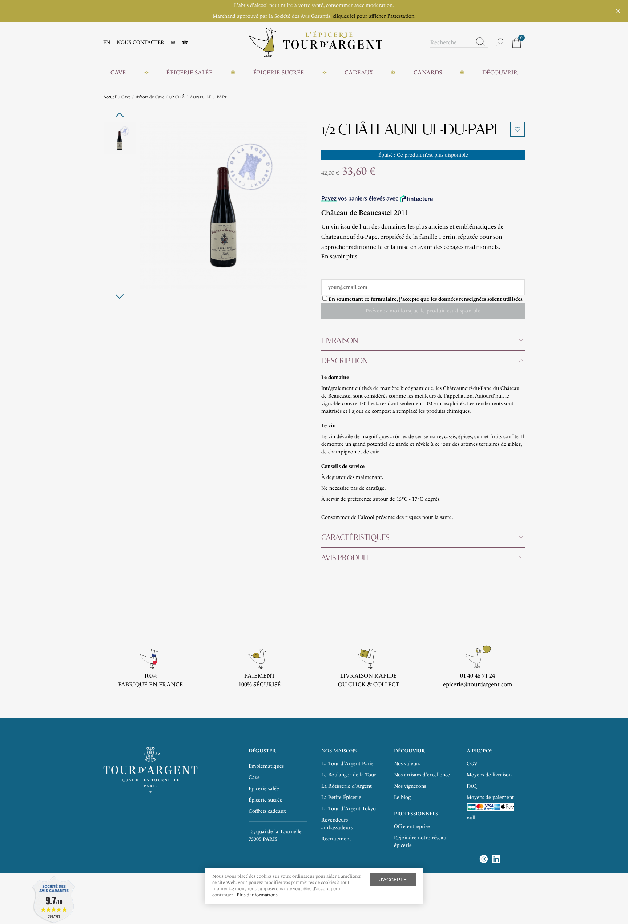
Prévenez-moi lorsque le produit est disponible (423, 311)
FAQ (472, 786)
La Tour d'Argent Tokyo (348, 809)
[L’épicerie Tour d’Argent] (315, 42)
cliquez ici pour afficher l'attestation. (374, 16)
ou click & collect (368, 684)
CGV (472, 763)
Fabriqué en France (150, 684)
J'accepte (393, 880)
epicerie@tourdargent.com (477, 684)
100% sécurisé (259, 684)
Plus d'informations (257, 894)
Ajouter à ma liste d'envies (517, 129)
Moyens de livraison (489, 775)
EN (106, 42)
